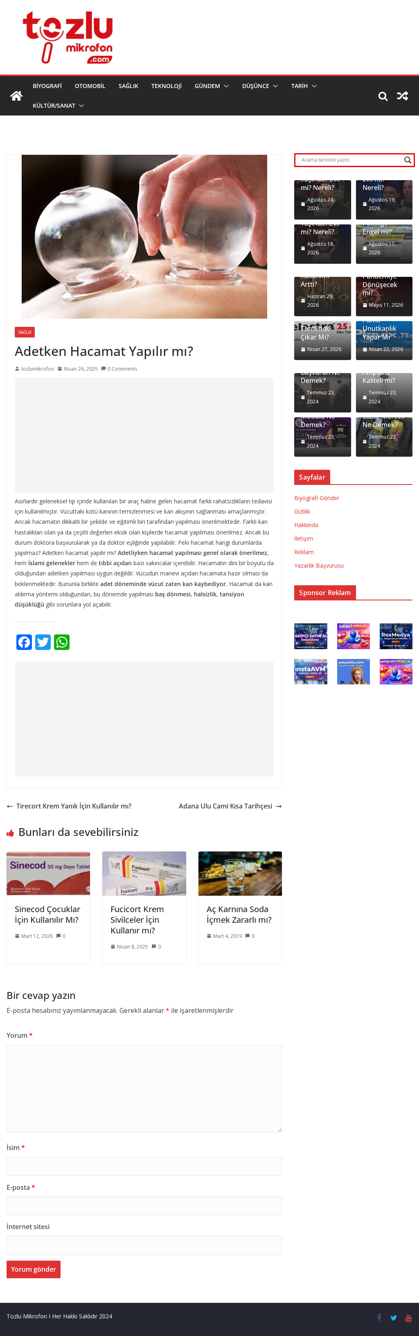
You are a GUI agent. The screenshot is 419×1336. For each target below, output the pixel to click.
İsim (16, 1147)
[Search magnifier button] (408, 160)
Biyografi (47, 86)
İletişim (303, 538)
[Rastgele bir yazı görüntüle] (402, 96)
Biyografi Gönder (316, 498)
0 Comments (122, 368)
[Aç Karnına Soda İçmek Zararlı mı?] (240, 857)
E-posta (21, 1187)
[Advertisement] (144, 435)
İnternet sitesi (28, 1226)
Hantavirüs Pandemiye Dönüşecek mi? (380, 280)
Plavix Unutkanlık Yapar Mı (379, 328)
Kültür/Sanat (54, 105)
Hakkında (306, 525)
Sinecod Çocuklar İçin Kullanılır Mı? (47, 914)
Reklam (304, 552)
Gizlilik (302, 511)
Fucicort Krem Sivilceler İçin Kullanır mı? (137, 919)
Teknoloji (166, 86)
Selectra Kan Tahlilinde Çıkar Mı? (320, 328)
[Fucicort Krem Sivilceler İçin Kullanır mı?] (144, 857)
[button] (224, 86)
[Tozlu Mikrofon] (16, 96)
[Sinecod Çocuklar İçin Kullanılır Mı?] (48, 857)
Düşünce (255, 86)
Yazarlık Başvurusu (319, 565)
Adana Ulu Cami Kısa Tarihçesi (225, 806)
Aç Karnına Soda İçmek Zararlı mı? (239, 914)
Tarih (299, 86)
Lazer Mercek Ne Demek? (384, 420)
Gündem (207, 86)
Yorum (20, 1035)
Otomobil (90, 86)
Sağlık (128, 86)
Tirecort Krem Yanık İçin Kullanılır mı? (73, 806)
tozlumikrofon (37, 368)
